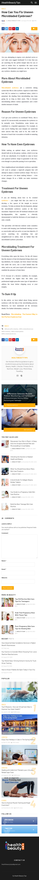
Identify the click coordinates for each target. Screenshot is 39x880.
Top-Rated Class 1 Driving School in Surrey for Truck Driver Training (19, 662)
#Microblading (6, 331)
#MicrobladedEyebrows (26, 329)
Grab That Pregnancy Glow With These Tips (25, 614)
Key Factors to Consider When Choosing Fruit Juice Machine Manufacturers (19, 653)
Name (4, 561)
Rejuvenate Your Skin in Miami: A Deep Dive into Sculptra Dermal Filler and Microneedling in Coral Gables (23, 443)
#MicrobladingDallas (18, 331)
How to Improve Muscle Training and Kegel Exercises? (16, 804)
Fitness (4, 800)
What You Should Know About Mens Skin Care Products (22, 470)
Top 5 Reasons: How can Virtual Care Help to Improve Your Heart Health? (17, 708)
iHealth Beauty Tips (20, 876)
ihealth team (16, 462)
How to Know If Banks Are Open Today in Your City (18, 670)
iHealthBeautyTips (14, 20)
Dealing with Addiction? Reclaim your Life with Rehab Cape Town (17, 771)
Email (4, 569)
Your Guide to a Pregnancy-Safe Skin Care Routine (22, 493)
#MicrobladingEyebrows (9, 333)
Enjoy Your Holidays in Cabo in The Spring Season (18, 739)
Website (4, 578)
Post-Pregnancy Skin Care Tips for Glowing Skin (25, 627)
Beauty (4, 8)
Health (4, 704)
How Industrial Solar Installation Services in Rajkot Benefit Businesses (19, 644)
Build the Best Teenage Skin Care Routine (21, 505)
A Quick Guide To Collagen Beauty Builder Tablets (21, 481)
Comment (5, 533)
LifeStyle (4, 737)
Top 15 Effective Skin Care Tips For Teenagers (24, 600)
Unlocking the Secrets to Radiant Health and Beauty (21, 458)
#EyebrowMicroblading (11, 329)
